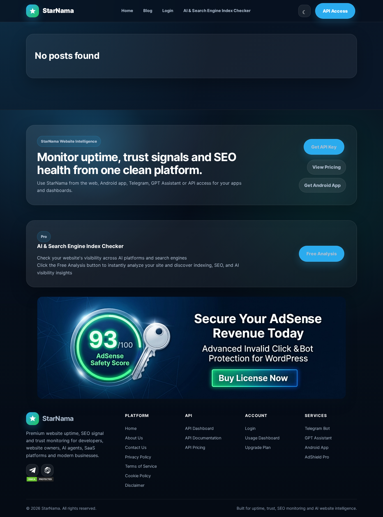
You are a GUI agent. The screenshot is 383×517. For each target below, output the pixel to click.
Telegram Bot (317, 428)
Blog (147, 10)
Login (167, 10)
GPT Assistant (318, 438)
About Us (134, 438)
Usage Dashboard (262, 438)
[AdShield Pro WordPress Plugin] (191, 348)
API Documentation (203, 438)
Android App (317, 447)
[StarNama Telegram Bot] (32, 470)
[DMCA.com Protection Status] (40, 480)
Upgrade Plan (258, 447)
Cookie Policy (138, 475)
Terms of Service (141, 466)
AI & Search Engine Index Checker (217, 10)
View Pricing (326, 167)
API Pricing (195, 447)
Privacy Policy (138, 457)
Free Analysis (321, 253)
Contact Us (136, 447)
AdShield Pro (317, 457)
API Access (335, 11)
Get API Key (324, 147)
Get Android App (322, 185)
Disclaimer (134, 485)
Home (127, 10)
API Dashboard (199, 428)
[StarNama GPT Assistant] (47, 470)
